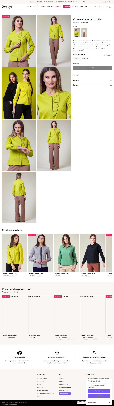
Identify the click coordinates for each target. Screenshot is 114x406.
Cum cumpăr (40, 381)
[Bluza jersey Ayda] (40, 314)
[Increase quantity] (110, 63)
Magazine (61, 381)
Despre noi (61, 378)
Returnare (40, 387)
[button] (66, 7)
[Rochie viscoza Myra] (92, 314)
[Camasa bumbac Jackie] (76, 33)
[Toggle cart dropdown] (110, 7)
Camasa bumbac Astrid (62, 273)
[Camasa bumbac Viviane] (92, 253)
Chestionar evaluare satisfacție (45, 393)
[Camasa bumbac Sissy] (14, 253)
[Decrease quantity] (103, 63)
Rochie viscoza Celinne (10, 335)
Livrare (39, 384)
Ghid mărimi (109, 55)
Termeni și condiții (63, 390)
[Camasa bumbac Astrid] (66, 253)
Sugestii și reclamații (42, 390)
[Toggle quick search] (100, 6)
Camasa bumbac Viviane (88, 273)
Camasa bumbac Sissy (10, 273)
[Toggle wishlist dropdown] (106, 7)
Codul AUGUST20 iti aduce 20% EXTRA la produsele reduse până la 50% (68, 1)
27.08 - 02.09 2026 (45, 1)
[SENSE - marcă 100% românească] (7, 6)
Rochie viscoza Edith (61, 335)
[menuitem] (29, 6)
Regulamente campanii (65, 387)
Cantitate (76, 64)
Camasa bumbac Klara (36, 273)
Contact (39, 396)
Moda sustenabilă (63, 384)
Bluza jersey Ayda (34, 335)
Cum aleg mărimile (42, 378)
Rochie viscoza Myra (87, 335)
